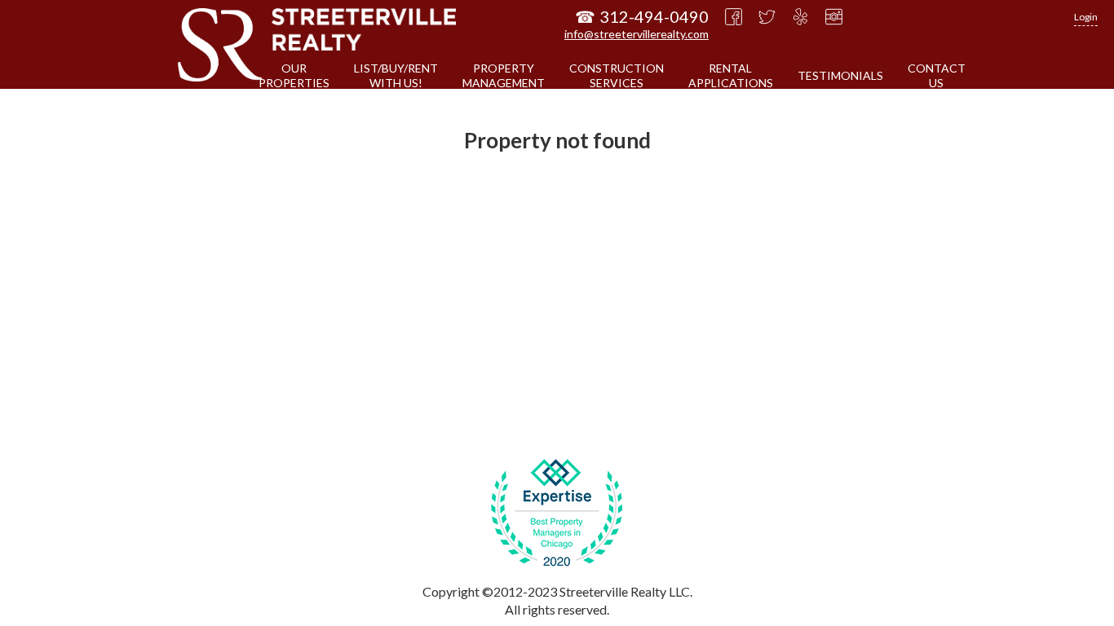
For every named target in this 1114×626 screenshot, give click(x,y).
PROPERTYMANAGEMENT (503, 75)
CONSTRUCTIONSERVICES (616, 75)
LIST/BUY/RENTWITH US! (396, 75)
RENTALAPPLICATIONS (730, 75)
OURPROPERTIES (294, 75)
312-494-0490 (654, 16)
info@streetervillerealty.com (636, 34)
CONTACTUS (937, 75)
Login (1086, 17)
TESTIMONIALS (840, 75)
